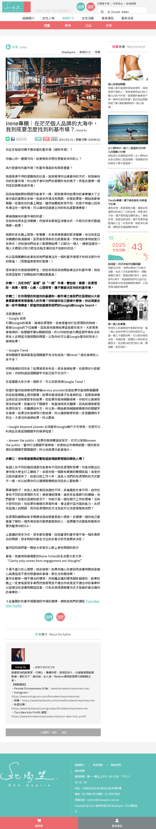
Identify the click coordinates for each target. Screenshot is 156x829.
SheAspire (68, 52)
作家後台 (118, 3)
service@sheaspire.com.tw (103, 800)
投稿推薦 (131, 3)
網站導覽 (80, 771)
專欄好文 (68, 18)
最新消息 (127, 18)
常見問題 (98, 765)
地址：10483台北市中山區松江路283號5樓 (98, 788)
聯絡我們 (116, 765)
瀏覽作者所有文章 (44, 667)
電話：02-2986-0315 (86, 794)
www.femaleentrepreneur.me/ (70, 688)
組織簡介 (28, 18)
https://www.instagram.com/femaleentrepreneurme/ (45, 696)
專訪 (54, 732)
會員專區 (108, 18)
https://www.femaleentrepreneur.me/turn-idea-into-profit (48, 716)
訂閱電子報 (103, 3)
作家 (47, 25)
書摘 (68, 25)
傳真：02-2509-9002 (108, 794)
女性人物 (48, 18)
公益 (88, 25)
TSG (127, 806)
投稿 (109, 25)
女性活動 (88, 18)
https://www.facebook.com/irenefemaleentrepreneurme (58, 700)
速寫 (64, 732)
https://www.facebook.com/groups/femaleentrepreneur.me (49, 708)
